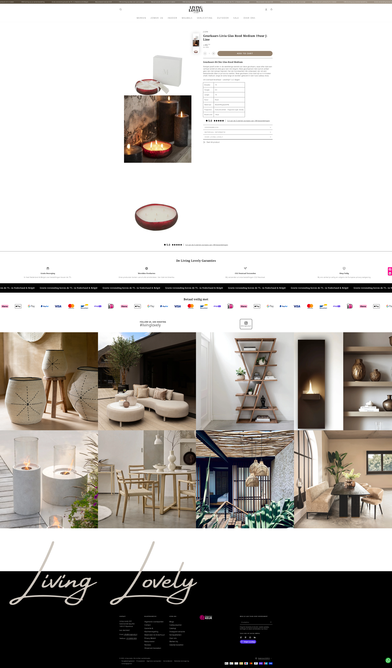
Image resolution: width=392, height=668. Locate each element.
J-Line (205, 31)
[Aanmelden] (271, 622)
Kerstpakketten (175, 635)
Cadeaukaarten (175, 625)
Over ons (173, 638)
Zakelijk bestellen (176, 645)
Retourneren (149, 641)
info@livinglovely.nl (130, 634)
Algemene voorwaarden (154, 622)
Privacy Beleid (150, 638)
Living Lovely (129, 658)
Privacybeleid (140, 661)
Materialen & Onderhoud (154, 635)
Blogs (171, 622)
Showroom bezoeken (152, 648)
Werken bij (173, 641)
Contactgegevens (126, 663)
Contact (147, 625)
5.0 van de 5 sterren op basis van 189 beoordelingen (248, 121)
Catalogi (172, 628)
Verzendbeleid (167, 661)
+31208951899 (131, 638)
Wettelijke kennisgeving (181, 661)
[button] (120, 9)
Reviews (147, 645)
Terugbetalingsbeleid (127, 661)
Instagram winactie (177, 631)
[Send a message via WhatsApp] (388, 660)
